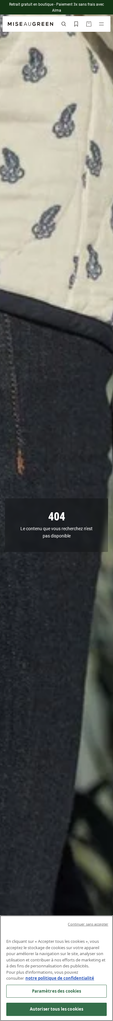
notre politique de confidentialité (59, 978)
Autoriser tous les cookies (56, 1009)
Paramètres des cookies (56, 991)
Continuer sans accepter (88, 924)
